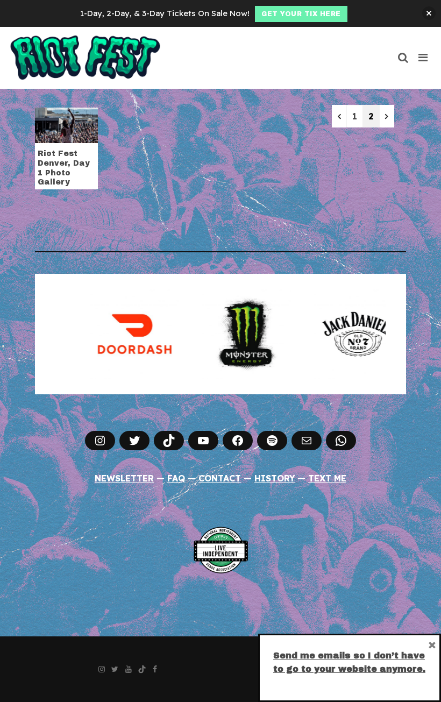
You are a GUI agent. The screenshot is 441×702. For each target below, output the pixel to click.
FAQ (176, 478)
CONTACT (219, 478)
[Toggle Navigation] (423, 57)
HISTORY (274, 478)
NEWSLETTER (124, 478)
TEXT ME (327, 478)
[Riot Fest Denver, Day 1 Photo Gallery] (66, 124)
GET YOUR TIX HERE (301, 14)
